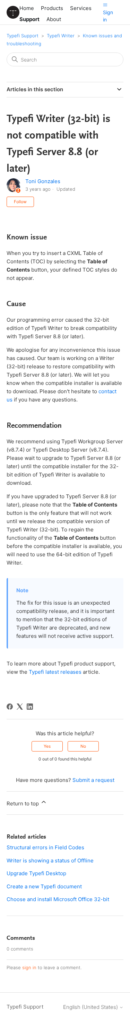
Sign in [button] (108, 15)
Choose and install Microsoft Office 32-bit (58, 899)
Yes (47, 746)
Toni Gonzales (42, 181)
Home (26, 8)
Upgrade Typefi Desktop (36, 873)
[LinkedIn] (30, 706)
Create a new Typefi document (44, 886)
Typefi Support (22, 35)
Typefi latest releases (56, 672)
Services (81, 8)
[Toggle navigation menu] (105, 5)
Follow (20, 201)
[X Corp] (20, 706)
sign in (29, 967)
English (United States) (91, 1007)
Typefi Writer (61, 35)
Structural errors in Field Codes (45, 847)
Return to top (23, 803)
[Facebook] (10, 706)
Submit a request (93, 780)
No (83, 746)
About (53, 19)
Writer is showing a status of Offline (50, 860)
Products (52, 8)
